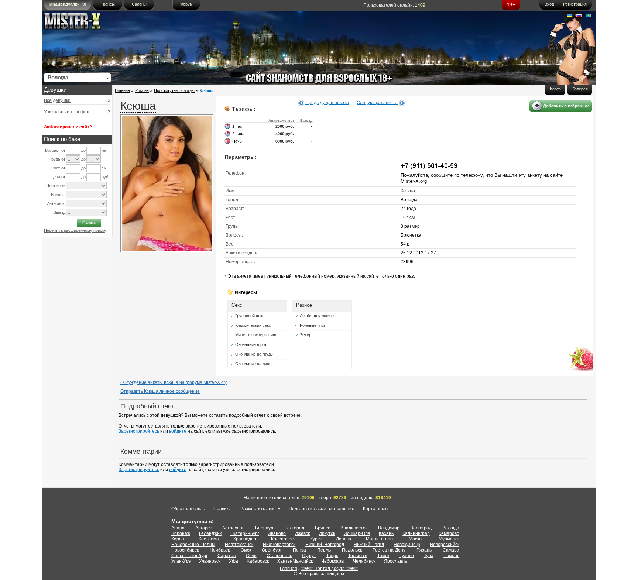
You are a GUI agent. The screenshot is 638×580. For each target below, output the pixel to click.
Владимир (388, 528)
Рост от (58, 168)
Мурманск (449, 539)
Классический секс (253, 325)
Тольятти (357, 555)
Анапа (178, 528)
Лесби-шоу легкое (317, 315)
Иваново (277, 533)
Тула (428, 555)
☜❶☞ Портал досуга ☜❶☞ (329, 568)
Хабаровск (258, 561)
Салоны (139, 4)
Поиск (89, 222)
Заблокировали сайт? (68, 127)
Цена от (58, 177)
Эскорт (306, 335)
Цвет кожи (55, 185)
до (83, 150)
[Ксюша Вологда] (166, 250)
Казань (386, 533)
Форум (186, 4)
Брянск (322, 528)
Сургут (309, 555)
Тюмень (451, 555)
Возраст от (55, 150)
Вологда (450, 528)
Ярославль (395, 561)
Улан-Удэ (181, 561)
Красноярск (283, 539)
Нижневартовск (279, 544)
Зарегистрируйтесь (139, 431)
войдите (177, 431)
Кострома (209, 539)
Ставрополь (279, 555)
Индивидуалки (67, 4)
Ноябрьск (220, 550)
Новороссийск (444, 544)
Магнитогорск (380, 539)
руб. (105, 177)
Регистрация (575, 4)
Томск (383, 555)
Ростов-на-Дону (389, 550)
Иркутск (327, 533)
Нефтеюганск (239, 544)
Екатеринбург (244, 533)
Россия (142, 90)
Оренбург (272, 550)
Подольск (352, 550)
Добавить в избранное (566, 106)
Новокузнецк (407, 544)
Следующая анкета (377, 102)
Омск (246, 550)
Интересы (56, 203)
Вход (549, 4)
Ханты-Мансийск (295, 561)
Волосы (58, 194)
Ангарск (203, 528)
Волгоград (421, 528)
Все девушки (57, 100)
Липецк (343, 539)
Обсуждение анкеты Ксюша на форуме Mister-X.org (174, 382)
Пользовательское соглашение (321, 508)
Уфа (233, 561)
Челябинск (364, 561)
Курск (316, 539)
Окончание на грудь (254, 354)
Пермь (324, 550)
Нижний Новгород (324, 544)
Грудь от (57, 159)
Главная (122, 90)
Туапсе (406, 555)
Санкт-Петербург (189, 555)
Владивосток (353, 528)
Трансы (108, 4)
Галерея (580, 89)
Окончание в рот (251, 344)
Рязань (424, 550)
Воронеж (180, 533)
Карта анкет (375, 508)
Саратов (226, 555)
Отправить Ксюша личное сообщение (160, 391)
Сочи (251, 555)
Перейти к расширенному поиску (75, 230)
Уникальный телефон (66, 111)
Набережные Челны (193, 544)
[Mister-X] (80, 22)
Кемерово (449, 533)
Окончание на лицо (253, 363)
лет (105, 150)
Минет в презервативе (256, 335)
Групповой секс (249, 315)
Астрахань (233, 528)
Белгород (294, 528)
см (104, 168)
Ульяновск (209, 561)
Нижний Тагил (369, 544)
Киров (177, 539)
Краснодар (244, 539)
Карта (555, 89)
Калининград (416, 533)
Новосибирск (185, 550)
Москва (416, 539)
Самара (451, 550)
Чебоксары (332, 561)
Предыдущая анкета (327, 102)
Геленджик (210, 533)
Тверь (332, 555)
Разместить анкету (260, 508)
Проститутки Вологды (174, 90)
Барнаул (264, 528)
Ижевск (302, 533)
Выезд (59, 212)
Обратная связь (188, 508)
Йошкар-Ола (357, 533)
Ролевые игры (313, 325)
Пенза (299, 550)
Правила (222, 508)
